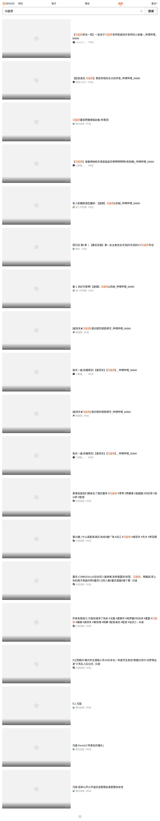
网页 (20, 3)
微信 (87, 3)
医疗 (54, 3)
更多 (153, 3)
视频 (120, 3)
